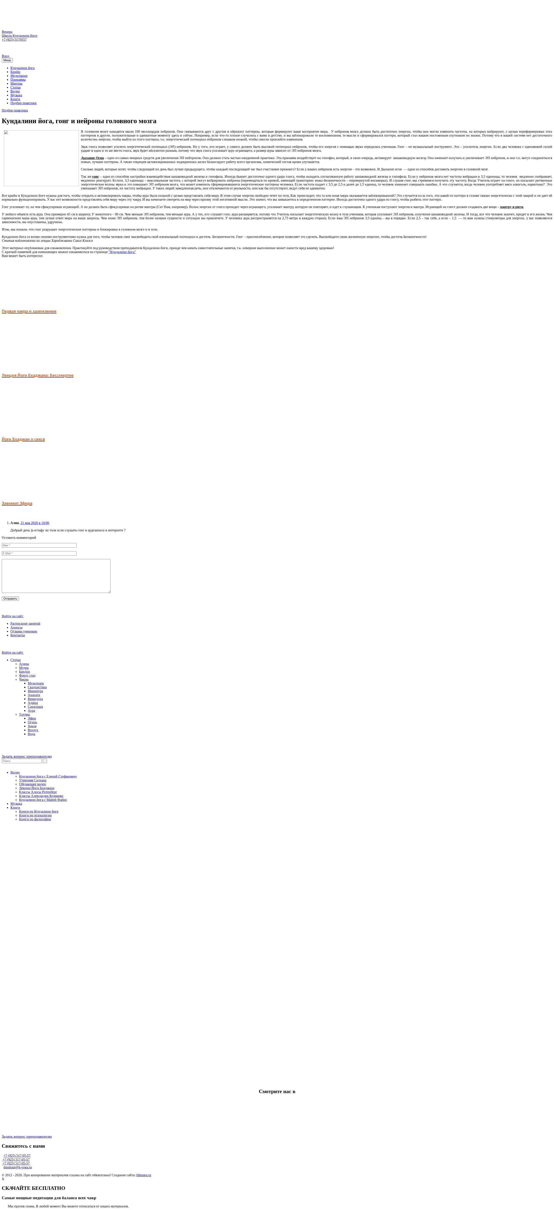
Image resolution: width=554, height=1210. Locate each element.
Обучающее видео (32, 784)
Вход (6, 56)
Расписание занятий (25, 623)
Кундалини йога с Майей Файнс (43, 800)
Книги (15, 99)
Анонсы (16, 627)
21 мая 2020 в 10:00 (35, 523)
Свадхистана (37, 687)
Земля (32, 726)
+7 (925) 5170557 (14, 39)
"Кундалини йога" (122, 252)
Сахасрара (35, 706)
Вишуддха (35, 699)
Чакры (24, 679)
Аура (31, 710)
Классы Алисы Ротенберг (38, 792)
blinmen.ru (143, 1175)
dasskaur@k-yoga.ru (17, 1167)
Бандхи (24, 671)
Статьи (15, 87)
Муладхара (36, 683)
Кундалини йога (22, 68)
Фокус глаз (27, 675)
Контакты (17, 635)
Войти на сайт (13, 616)
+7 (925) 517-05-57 (17, 1155)
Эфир (32, 718)
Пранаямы (18, 79)
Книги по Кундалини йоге (38, 811)
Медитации (18, 75)
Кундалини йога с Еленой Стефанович (48, 776)
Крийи (15, 72)
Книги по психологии (35, 815)
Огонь (32, 722)
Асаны (24, 664)
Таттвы (24, 714)
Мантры (16, 83)
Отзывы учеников (23, 631)
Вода (31, 734)
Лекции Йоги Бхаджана (36, 788)
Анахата (34, 695)
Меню (7, 60)
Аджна (33, 703)
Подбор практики (23, 103)
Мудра (24, 668)
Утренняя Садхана (32, 780)
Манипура (35, 691)
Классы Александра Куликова (41, 796)
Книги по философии (35, 819)
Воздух (33, 730)
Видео (15, 91)
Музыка (16, 95)
